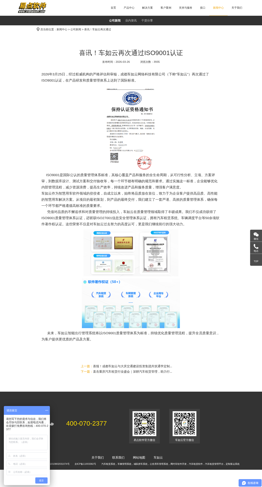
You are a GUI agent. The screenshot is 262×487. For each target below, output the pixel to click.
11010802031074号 (59, 464)
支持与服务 (185, 7)
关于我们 (237, 7)
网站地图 (139, 457)
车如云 (158, 457)
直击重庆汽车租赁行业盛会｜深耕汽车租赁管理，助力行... (126, 371)
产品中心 (129, 7)
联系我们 (118, 457)
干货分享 (147, 20)
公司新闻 (115, 20)
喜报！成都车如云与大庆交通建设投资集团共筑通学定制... (126, 366)
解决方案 (147, 7)
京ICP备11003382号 (85, 464)
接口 (202, 7)
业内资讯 (131, 20)
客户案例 (166, 7)
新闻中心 (218, 7)
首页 (113, 7)
